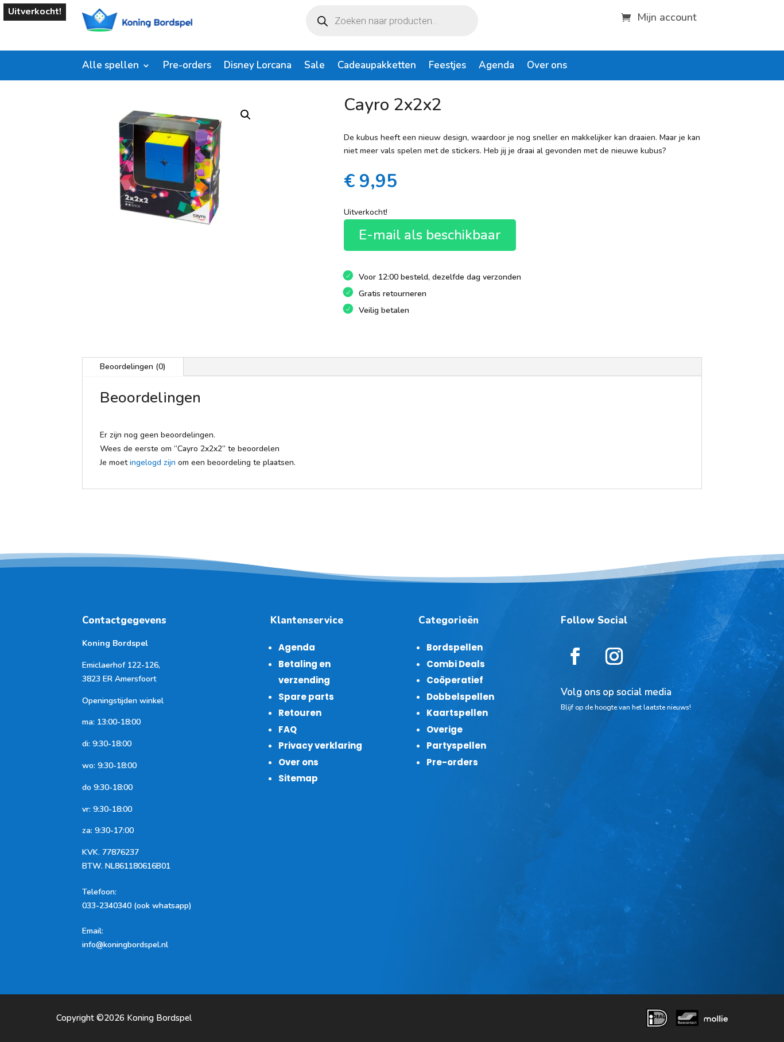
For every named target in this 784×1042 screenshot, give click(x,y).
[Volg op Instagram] (614, 656)
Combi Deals (455, 664)
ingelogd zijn (153, 462)
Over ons (547, 66)
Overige (444, 729)
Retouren (299, 713)
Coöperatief (454, 680)
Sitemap (298, 778)
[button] (245, 114)
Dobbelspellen (460, 697)
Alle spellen (110, 66)
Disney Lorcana (258, 66)
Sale (314, 66)
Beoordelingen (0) (133, 366)
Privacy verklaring (320, 745)
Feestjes (447, 66)
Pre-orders (187, 66)
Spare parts (306, 697)
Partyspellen (456, 745)
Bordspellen (454, 647)
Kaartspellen (457, 713)
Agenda (496, 66)
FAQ (287, 729)
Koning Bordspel (159, 1018)
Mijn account (667, 15)
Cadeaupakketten (376, 66)
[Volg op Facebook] (575, 656)
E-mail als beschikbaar (429, 235)
